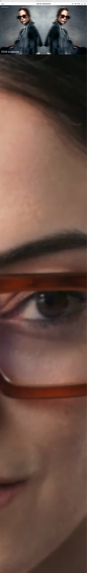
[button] (82, 3)
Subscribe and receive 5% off (43, 1)
